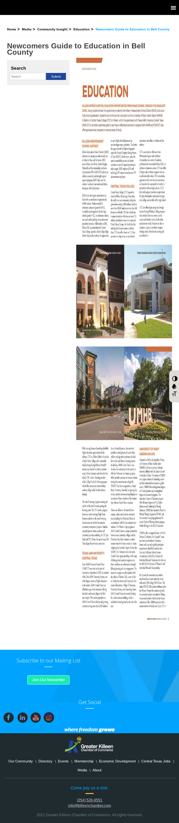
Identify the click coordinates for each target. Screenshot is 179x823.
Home (11, 29)
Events (63, 761)
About (97, 770)
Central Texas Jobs (156, 761)
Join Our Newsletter (48, 680)
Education (81, 29)
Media (26, 29)
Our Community (20, 761)
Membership (83, 761)
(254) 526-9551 (89, 800)
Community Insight (52, 29)
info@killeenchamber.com (89, 806)
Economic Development (117, 761)
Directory (45, 761)
